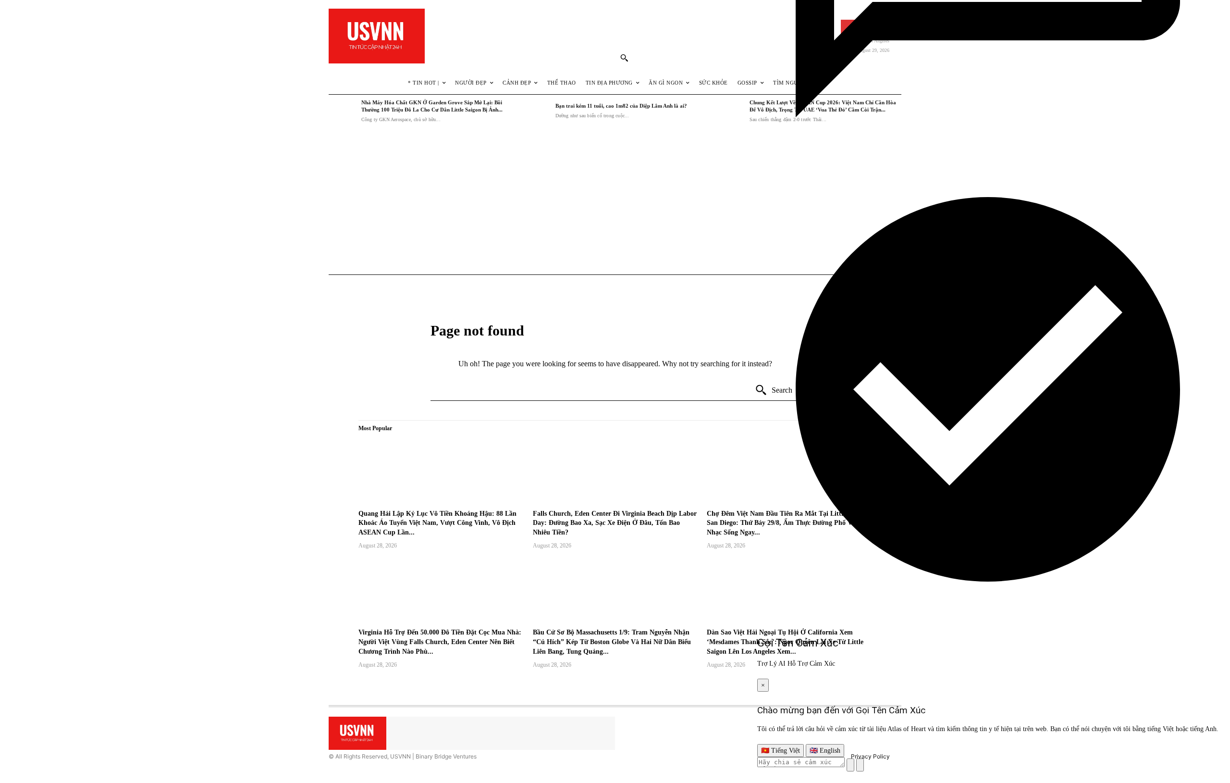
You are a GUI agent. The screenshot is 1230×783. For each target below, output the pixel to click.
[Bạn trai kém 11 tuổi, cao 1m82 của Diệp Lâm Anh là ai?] (537, 111)
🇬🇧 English (825, 750)
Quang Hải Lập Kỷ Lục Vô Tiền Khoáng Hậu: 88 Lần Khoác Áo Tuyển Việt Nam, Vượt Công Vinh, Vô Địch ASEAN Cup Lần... (437, 523)
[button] (624, 57)
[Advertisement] (615, 201)
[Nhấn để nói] (850, 764)
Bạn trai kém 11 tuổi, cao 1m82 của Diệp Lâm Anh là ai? (621, 106)
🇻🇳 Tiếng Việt (780, 750)
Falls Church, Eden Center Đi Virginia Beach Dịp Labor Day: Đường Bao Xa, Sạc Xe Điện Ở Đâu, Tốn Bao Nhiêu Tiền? (615, 523)
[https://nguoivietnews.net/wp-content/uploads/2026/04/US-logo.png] (377, 36)
